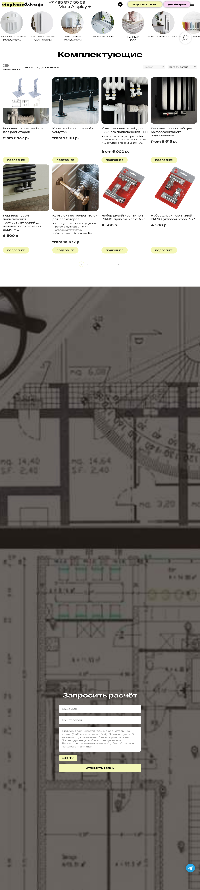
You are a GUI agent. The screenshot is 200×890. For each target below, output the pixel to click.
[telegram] (120, 4)
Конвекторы (103, 36)
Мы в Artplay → (75, 6)
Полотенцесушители (164, 36)
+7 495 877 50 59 (67, 2)
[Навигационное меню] (192, 4)
